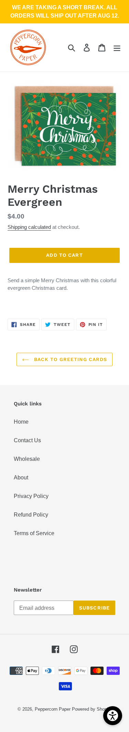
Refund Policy (31, 515)
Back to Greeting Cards (69, 359)
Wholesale (27, 459)
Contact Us (27, 440)
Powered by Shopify (92, 709)
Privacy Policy (31, 496)
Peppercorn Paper (53, 709)
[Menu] (117, 47)
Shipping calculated (29, 227)
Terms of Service (34, 533)
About (21, 477)
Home (21, 422)
